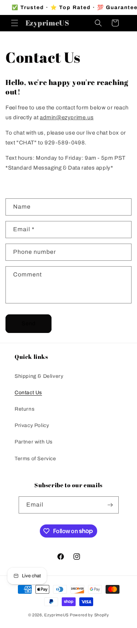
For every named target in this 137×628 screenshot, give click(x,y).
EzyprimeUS (56, 615)
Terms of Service (35, 458)
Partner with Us (34, 442)
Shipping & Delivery (39, 376)
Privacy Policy (32, 425)
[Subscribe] (110, 504)
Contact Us (28, 392)
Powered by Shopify (89, 615)
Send (29, 323)
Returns (24, 409)
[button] (15, 23)
